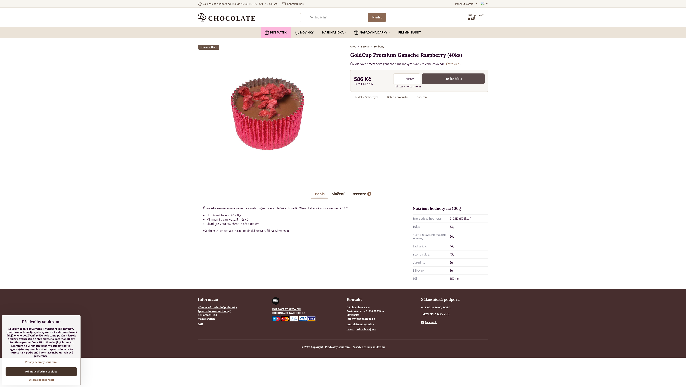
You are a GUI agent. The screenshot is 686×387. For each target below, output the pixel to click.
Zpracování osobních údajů (214, 311)
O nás (350, 329)
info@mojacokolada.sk (361, 318)
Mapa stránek (206, 318)
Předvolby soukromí (337, 347)
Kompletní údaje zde (359, 324)
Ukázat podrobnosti (41, 379)
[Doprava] (275, 303)
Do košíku (453, 78)
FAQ (200, 324)
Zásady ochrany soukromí (369, 347)
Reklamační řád (207, 315)
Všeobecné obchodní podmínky (217, 307)
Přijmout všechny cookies (41, 371)
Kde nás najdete (366, 329)
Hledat (377, 17)
